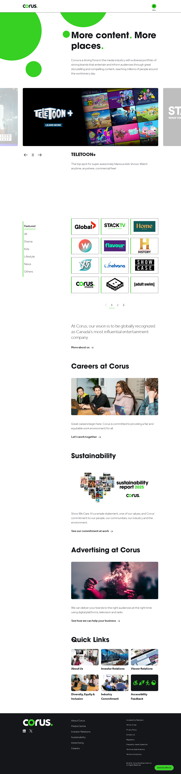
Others (28, 271)
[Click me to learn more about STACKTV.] (115, 226)
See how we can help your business (93, 620)
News (27, 264)
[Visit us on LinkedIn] (24, 732)
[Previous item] (26, 155)
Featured (29, 226)
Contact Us (130, 735)
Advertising (77, 742)
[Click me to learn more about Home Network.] (144, 226)
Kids (26, 249)
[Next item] (40, 155)
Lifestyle (29, 256)
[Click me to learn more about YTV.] (85, 265)
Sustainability (78, 737)
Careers (75, 748)
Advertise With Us (164, 768)
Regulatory (130, 740)
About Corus (78, 720)
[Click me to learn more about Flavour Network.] (115, 246)
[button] (154, 6)
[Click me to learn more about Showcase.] (144, 265)
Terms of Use (131, 725)
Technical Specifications (135, 749)
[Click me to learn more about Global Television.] (85, 226)
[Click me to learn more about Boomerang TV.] (115, 284)
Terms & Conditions (133, 754)
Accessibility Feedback (134, 720)
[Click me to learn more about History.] (144, 246)
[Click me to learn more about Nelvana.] (115, 265)
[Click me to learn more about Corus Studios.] (85, 284)
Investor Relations (80, 731)
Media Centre (78, 726)
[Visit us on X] (30, 732)
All (25, 234)
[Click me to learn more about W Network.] (85, 246)
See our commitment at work (90, 531)
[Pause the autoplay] (33, 155)
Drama (28, 241)
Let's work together (84, 437)
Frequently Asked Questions (137, 745)
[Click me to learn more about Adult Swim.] (144, 284)
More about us (80, 347)
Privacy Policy (131, 730)
